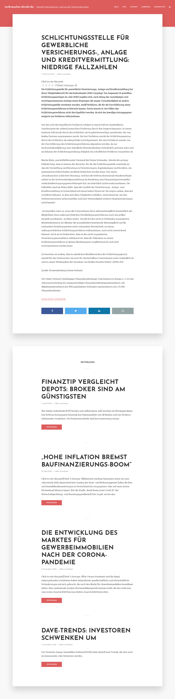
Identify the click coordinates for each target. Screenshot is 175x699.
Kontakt (134, 7)
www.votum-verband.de (53, 299)
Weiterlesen (52, 427)
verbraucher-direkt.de (19, 7)
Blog (116, 7)
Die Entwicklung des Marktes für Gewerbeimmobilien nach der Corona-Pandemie (79, 548)
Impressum (145, 7)
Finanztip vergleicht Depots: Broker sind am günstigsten (83, 389)
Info (124, 7)
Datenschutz (159, 7)
